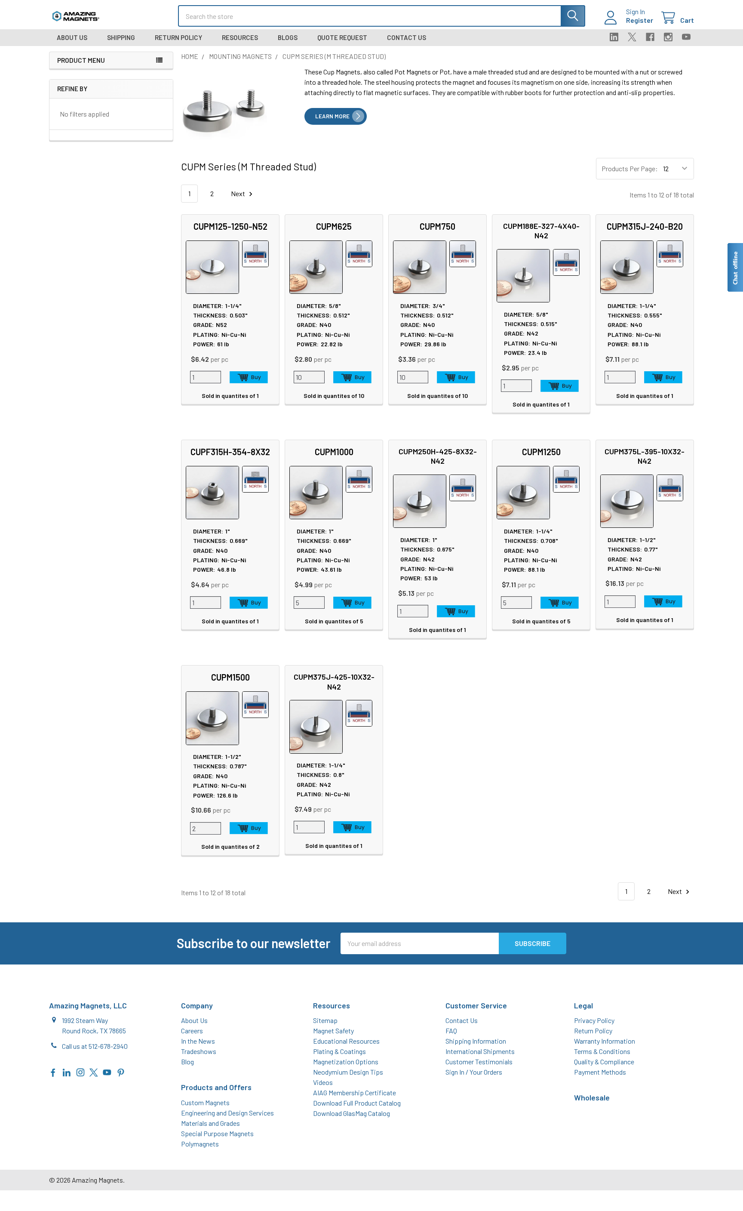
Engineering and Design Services (227, 1113)
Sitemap (325, 1020)
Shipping (121, 37)
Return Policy (178, 37)
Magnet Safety (333, 1030)
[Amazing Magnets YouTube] (107, 1071)
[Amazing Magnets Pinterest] (121, 1071)
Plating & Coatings (339, 1051)
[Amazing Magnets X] (93, 1071)
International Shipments (480, 1051)
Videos (323, 1082)
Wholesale (592, 1097)
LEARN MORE (332, 116)
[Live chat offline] (735, 267)
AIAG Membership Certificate (354, 1092)
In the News (198, 1041)
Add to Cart (249, 377)
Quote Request (342, 37)
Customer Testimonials (479, 1061)
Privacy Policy (594, 1020)
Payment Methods (600, 1072)
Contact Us (406, 37)
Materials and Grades (210, 1123)
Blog (187, 1061)
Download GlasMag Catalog (351, 1113)
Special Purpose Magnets (217, 1133)
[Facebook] (650, 37)
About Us (72, 37)
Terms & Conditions (602, 1051)
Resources (240, 37)
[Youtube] (686, 37)
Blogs (288, 37)
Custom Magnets (205, 1102)
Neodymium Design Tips (348, 1072)
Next (238, 193)
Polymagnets (200, 1144)
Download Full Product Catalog (357, 1103)
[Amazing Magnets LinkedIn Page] (66, 1071)
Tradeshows (198, 1051)
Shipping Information (475, 1041)
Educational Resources (346, 1041)
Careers (192, 1030)
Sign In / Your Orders (473, 1072)
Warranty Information (604, 1041)
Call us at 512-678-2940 (95, 1046)
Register (639, 20)
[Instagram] (668, 37)
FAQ (451, 1030)
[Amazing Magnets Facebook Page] (53, 1071)
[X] (632, 37)
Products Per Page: (630, 168)
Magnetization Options (345, 1061)
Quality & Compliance (604, 1061)
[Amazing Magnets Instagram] (80, 1071)
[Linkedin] (614, 37)
